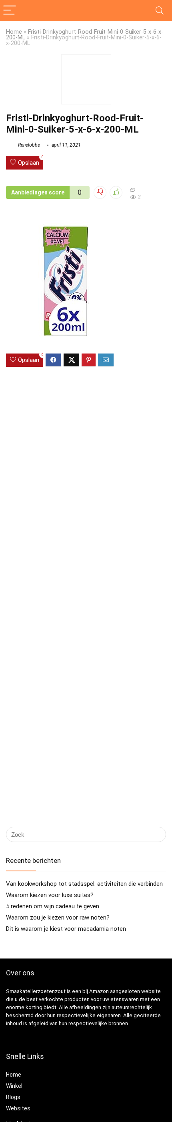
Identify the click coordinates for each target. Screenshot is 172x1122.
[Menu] (9, 10)
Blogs (13, 1097)
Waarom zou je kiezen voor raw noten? (58, 917)
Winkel (14, 1086)
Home (14, 32)
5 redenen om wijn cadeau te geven (52, 906)
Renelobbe (28, 145)
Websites (18, 1108)
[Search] (159, 10)
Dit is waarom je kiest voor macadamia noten (66, 928)
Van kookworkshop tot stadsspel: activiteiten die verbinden (84, 883)
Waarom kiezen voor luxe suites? (50, 895)
